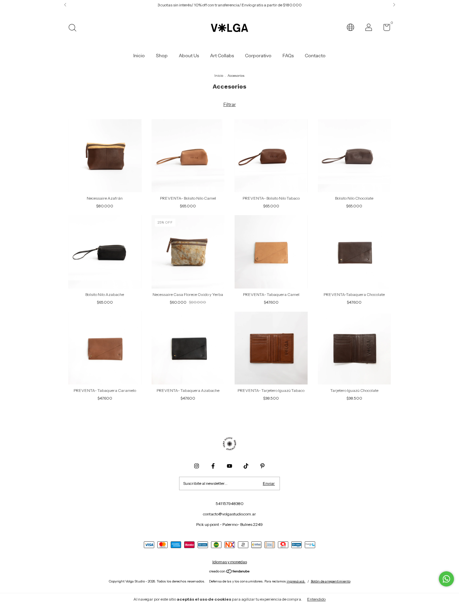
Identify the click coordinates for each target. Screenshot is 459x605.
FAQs (288, 56)
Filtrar (229, 104)
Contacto (315, 56)
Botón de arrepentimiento (330, 581)
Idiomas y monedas (229, 561)
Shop (162, 56)
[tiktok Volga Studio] (246, 466)
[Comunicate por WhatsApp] (446, 578)
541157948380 (230, 503)
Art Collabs (222, 56)
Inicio (139, 56)
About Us (189, 56)
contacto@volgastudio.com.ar (229, 513)
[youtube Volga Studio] (229, 466)
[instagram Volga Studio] (196, 466)
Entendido (316, 599)
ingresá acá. (296, 581)
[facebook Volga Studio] (213, 466)
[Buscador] (74, 28)
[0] (384, 29)
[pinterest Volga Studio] (262, 466)
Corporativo (258, 56)
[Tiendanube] (230, 572)
